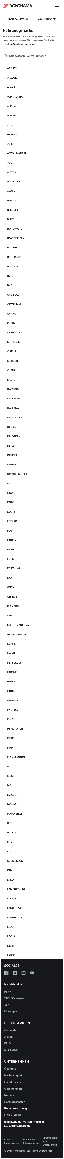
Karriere (9, 1095)
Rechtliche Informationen (30, 1141)
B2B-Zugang (12, 1115)
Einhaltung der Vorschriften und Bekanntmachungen (24, 1124)
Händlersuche (13, 1082)
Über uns (10, 1069)
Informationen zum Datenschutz (50, 1141)
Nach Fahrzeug (17, 19)
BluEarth (9, 1043)
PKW (7, 992)
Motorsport (11, 1011)
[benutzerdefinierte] (6, 973)
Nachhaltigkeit (13, 1075)
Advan (8, 1037)
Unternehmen (13, 1089)
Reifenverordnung (15, 1108)
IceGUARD (11, 1050)
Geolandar (10, 1030)
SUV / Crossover (14, 998)
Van (6, 1005)
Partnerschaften (14, 1102)
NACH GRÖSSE (46, 19)
